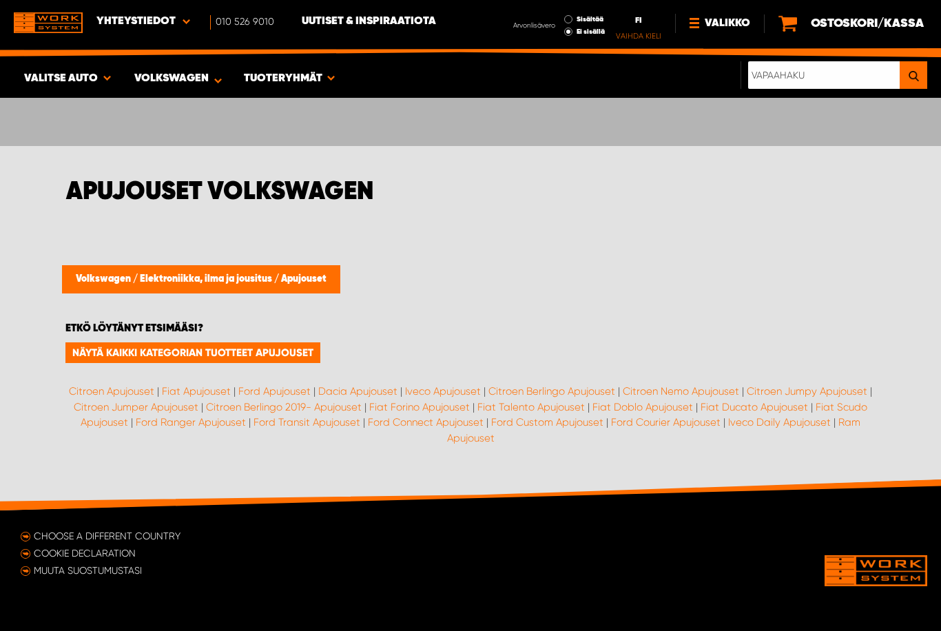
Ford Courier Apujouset (666, 422)
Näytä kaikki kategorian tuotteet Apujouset (192, 352)
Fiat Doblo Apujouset (642, 407)
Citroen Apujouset (111, 391)
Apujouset (304, 279)
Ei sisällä (591, 31)
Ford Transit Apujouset (307, 422)
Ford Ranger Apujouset (191, 422)
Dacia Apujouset (357, 391)
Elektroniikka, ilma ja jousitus (207, 279)
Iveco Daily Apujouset (779, 422)
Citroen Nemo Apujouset (681, 391)
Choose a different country (107, 535)
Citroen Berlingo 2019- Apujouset (284, 407)
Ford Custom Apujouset (547, 422)
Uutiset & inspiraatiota (369, 21)
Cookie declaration (85, 553)
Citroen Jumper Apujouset (136, 407)
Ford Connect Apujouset (426, 422)
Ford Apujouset (274, 391)
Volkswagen (104, 279)
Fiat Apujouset (196, 391)
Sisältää (590, 19)
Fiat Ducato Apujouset (754, 407)
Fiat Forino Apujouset (419, 407)
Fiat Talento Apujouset (531, 407)
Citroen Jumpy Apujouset (807, 391)
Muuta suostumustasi (88, 570)
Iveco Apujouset (443, 391)
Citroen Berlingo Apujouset (551, 391)
